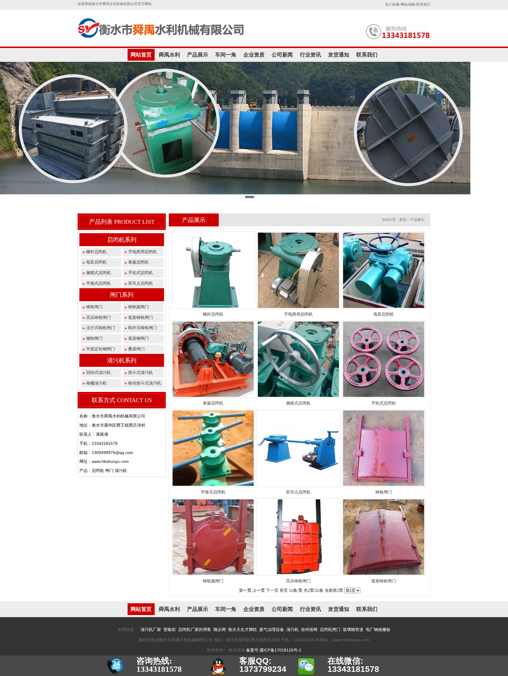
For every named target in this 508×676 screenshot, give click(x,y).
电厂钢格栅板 (378, 629)
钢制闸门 (94, 338)
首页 (402, 220)
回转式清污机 (98, 372)
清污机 (292, 629)
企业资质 (254, 55)
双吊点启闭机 (140, 283)
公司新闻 (282, 55)
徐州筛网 (309, 629)
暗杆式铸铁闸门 (142, 328)
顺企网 (219, 629)
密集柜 (169, 629)
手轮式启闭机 (140, 273)
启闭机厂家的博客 (194, 629)
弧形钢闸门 (138, 338)
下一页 (272, 590)
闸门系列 (121, 294)
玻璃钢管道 (353, 629)
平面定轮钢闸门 (100, 349)
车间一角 (225, 55)
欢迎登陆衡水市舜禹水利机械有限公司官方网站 (115, 4)
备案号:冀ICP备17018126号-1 (273, 650)
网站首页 (141, 55)
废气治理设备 (271, 629)
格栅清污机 (96, 383)
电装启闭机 (96, 262)
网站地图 (408, 4)
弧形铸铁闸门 (140, 317)
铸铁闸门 (94, 307)
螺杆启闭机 (96, 252)
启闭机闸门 (330, 629)
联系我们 (423, 4)
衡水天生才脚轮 (242, 629)
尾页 (284, 590)
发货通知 (338, 55)
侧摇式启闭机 (98, 273)
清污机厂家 (151, 629)
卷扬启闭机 (138, 262)
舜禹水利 (169, 55)
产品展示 (197, 55)
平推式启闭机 (98, 283)
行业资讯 (310, 55)
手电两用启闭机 (142, 252)
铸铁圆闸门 (138, 307)
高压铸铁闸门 (98, 317)
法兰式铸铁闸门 (100, 328)
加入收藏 (392, 4)
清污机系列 (121, 360)
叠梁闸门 (136, 349)
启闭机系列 (121, 239)
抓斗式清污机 (140, 372)
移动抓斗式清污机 (144, 383)
